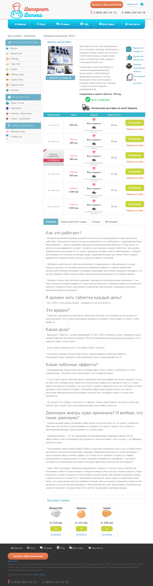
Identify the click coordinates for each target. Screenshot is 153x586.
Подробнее (56, 534)
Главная (21, 24)
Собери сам (16, 136)
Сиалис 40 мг (17, 79)
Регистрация (29, 35)
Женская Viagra (18, 131)
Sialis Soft (15, 64)
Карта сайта (13, 561)
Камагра (15, 90)
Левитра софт (17, 74)
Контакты (134, 24)
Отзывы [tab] (96, 221)
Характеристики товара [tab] (74, 221)
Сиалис (14, 69)
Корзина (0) (132, 4)
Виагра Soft (16, 53)
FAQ (86, 24)
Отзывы (64, 24)
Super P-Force (17, 103)
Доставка (108, 24)
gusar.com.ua (39, 574)
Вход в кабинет (15, 35)
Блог (43, 24)
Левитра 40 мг (17, 84)
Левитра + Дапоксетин (21, 113)
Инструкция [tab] (111, 221)
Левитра (15, 58)
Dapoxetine (16, 108)
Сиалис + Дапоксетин (20, 118)
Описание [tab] (51, 221)
